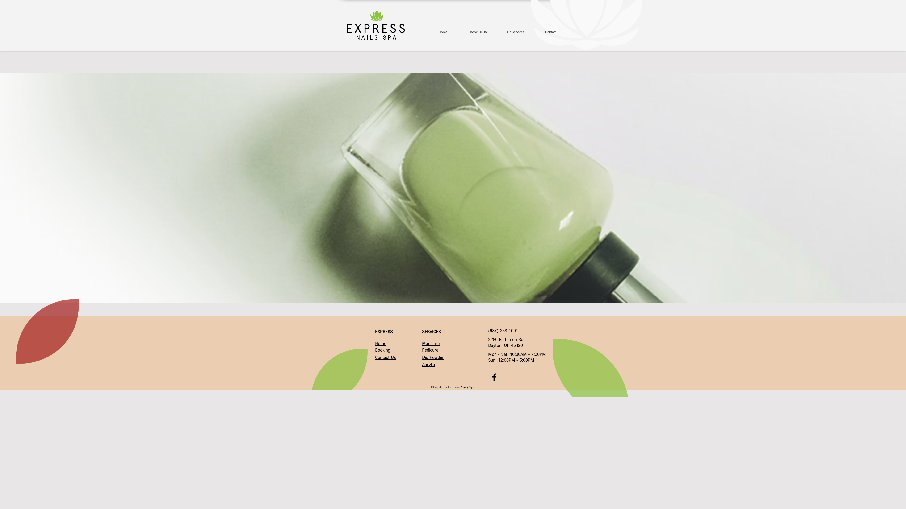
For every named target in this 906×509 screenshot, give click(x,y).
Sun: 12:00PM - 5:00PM (511, 360)
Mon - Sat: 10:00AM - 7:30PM (517, 354)
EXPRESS (377, 28)
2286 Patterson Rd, (506, 339)
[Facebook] (494, 377)
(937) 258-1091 (503, 330)
